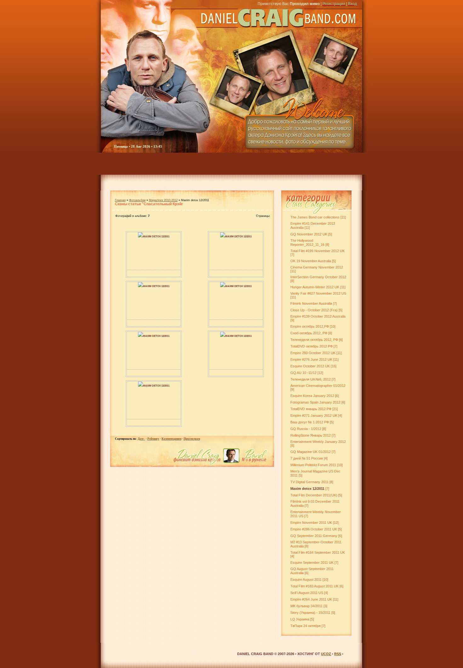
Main (115, 164)
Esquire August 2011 (306, 579)
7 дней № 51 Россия (306, 458)
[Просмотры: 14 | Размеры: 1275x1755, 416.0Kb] (222, 286)
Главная (120, 200)
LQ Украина (299, 619)
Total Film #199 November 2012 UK (317, 251)
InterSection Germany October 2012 (318, 277)
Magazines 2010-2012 (163, 200)
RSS (337, 654)
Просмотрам (192, 438)
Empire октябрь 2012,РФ (309, 326)
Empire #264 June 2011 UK (311, 599)
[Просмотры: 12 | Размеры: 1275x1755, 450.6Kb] (140, 385)
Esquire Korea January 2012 (312, 396)
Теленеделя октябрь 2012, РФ (314, 340)
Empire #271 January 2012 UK (313, 415)
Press (278, 164)
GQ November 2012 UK (308, 234)
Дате (141, 438)
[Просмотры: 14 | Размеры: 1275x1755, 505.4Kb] (222, 236)
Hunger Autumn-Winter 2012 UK (314, 287)
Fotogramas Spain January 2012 (315, 402)
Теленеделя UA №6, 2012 (310, 379)
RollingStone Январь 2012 (310, 435)
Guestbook (315, 164)
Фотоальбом (137, 200)
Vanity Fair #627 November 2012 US (318, 293)
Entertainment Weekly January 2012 (318, 442)
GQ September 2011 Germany (313, 536)
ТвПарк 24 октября (305, 626)
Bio (252, 164)
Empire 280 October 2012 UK (312, 353)
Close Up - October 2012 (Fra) (314, 310)
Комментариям (171, 438)
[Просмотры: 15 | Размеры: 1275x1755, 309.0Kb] (222, 335)
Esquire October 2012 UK (310, 366)
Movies (223, 164)
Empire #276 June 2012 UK (311, 359)
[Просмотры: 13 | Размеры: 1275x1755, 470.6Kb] (140, 286)
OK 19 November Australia (310, 261)
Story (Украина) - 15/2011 (310, 612)
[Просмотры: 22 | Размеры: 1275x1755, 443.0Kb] (140, 236)
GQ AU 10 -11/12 (303, 373)
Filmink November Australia (311, 303)
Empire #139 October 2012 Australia (318, 316)
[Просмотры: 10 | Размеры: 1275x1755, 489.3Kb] (140, 335)
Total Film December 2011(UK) (313, 495)
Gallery (186, 164)
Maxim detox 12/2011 (156, 236)
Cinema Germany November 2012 (316, 267)
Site (354, 164)
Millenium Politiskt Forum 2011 (313, 465)
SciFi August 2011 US (306, 593)
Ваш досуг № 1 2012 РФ (309, 422)
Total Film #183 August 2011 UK (314, 586)
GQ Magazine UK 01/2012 (310, 452)
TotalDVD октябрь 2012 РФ (311, 346)
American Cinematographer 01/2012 (318, 386)
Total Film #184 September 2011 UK (317, 552)
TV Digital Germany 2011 (309, 482)
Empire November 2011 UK (311, 522)
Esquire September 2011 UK (312, 562)
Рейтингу (153, 438)
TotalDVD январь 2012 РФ (310, 409)
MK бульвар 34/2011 (306, 606)
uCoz (326, 654)
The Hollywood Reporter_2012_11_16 (307, 242)
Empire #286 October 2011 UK (313, 529)
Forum (154, 164)
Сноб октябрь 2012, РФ (308, 333)
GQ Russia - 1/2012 (305, 429)
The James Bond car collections (315, 217)
